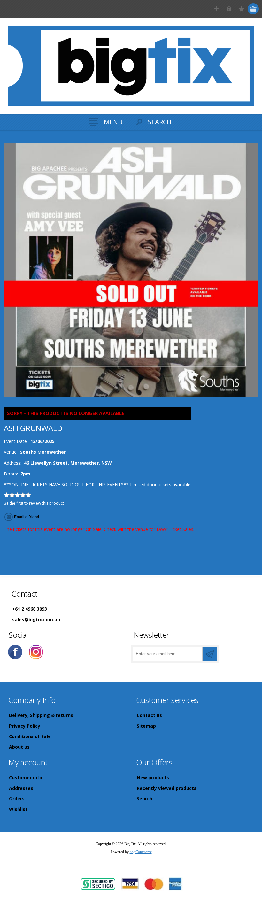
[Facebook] (15, 652)
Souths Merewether (43, 452)
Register (216, 8)
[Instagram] (36, 652)
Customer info (25, 778)
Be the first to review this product (34, 503)
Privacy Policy (24, 726)
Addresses (21, 788)
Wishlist (18, 809)
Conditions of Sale (30, 736)
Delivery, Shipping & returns (41, 715)
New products (153, 778)
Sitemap (146, 726)
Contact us (149, 715)
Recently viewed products (166, 788)
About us (19, 747)
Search (144, 799)
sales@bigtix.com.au (36, 619)
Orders (17, 799)
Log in (229, 8)
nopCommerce (141, 852)
